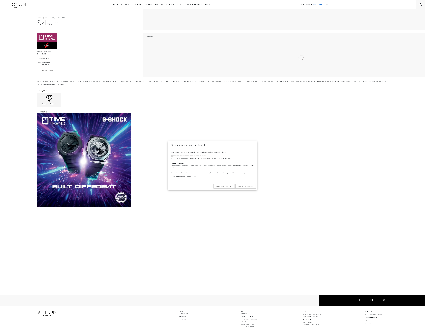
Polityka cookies (193, 176)
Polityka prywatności (178, 176)
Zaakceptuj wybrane (245, 186)
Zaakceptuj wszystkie (224, 186)
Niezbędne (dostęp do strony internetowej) (189, 156)
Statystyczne (178, 163)
